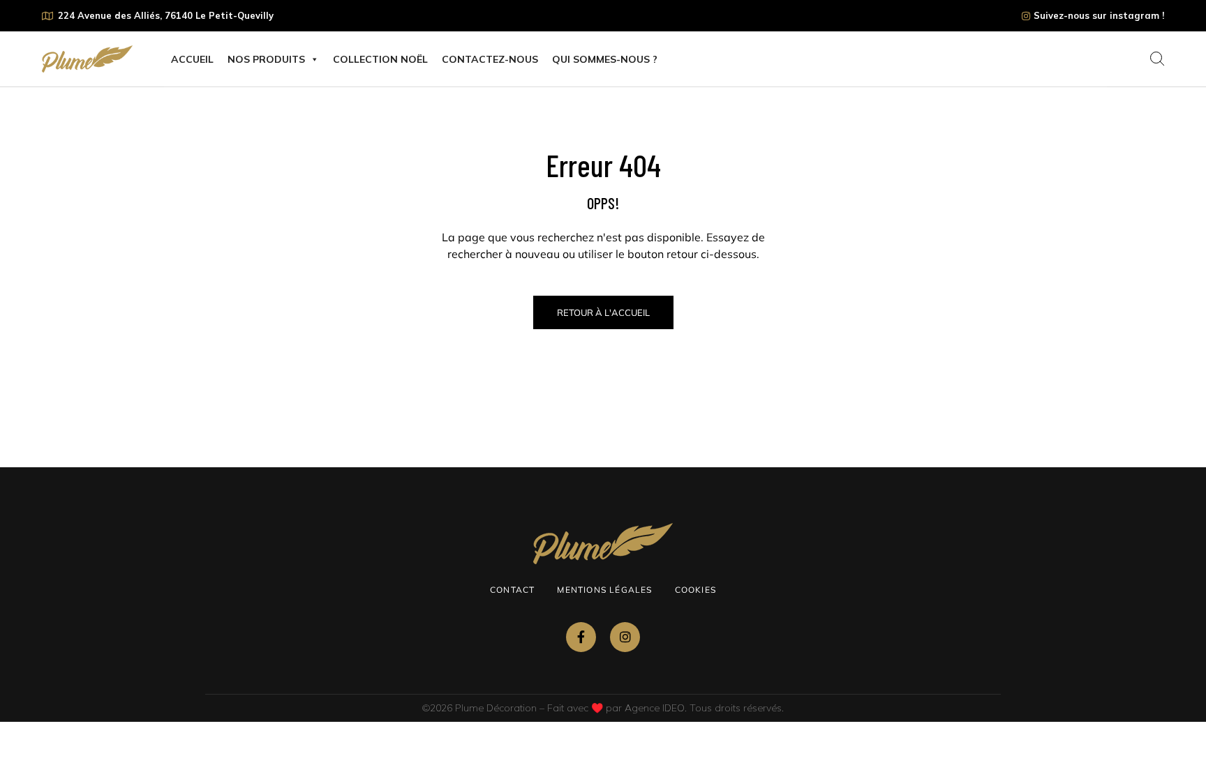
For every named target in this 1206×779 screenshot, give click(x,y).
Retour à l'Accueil (603, 312)
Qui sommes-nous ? (604, 59)
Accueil (192, 59)
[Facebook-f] (581, 637)
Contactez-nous (490, 59)
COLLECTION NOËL (380, 59)
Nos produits (266, 59)
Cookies (695, 589)
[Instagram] (625, 637)
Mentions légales (604, 589)
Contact (512, 589)
